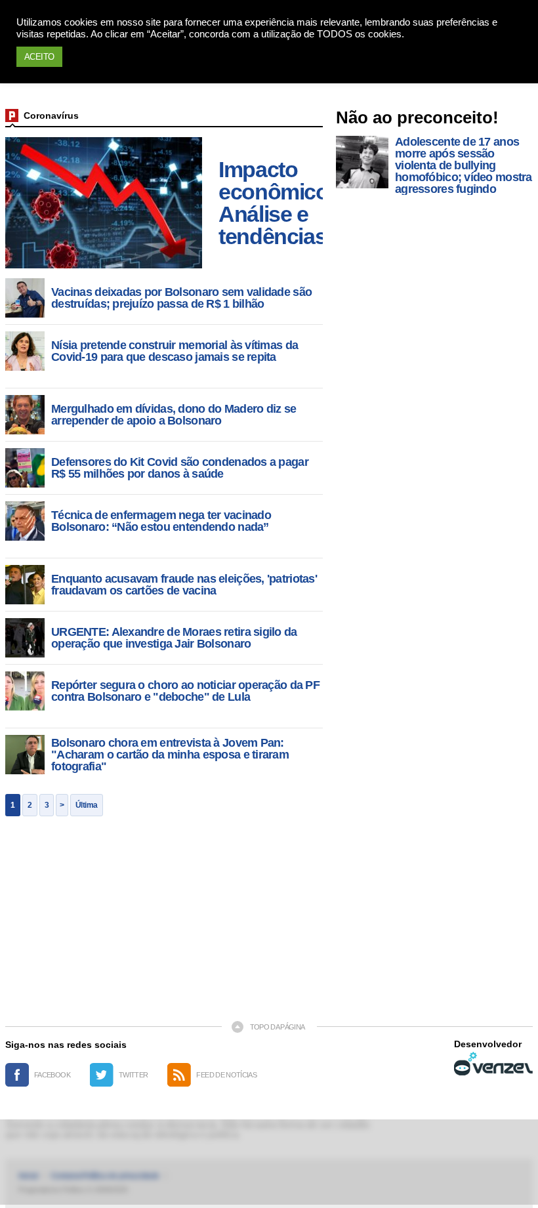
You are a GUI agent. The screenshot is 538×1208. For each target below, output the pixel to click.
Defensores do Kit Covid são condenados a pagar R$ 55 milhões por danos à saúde (179, 468)
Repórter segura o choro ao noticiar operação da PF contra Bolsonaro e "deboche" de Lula (185, 691)
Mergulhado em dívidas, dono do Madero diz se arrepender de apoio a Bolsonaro (173, 415)
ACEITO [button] (39, 57)
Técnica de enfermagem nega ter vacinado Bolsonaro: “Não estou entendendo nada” (161, 521)
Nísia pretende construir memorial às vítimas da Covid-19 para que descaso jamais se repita (174, 351)
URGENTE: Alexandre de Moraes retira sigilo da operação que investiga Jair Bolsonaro (174, 638)
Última (86, 805)
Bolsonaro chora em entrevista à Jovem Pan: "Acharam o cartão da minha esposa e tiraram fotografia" (170, 754)
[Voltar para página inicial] (11, 115)
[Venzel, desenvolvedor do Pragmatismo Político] (493, 1063)
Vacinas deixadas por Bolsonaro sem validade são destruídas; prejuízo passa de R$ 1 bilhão (181, 298)
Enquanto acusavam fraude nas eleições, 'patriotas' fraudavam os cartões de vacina (184, 584)
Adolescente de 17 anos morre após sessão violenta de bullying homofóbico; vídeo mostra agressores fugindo (463, 165)
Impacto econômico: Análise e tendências (276, 202)
